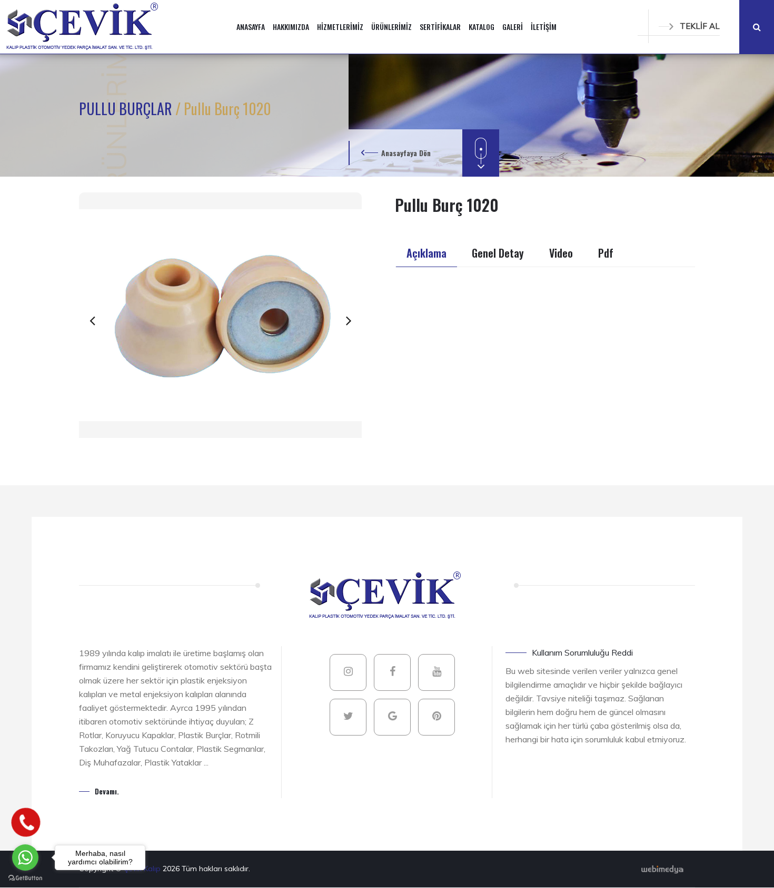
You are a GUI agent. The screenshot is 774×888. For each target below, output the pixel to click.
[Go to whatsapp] (25, 857)
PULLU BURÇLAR (127, 108)
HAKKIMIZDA (291, 26)
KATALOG (481, 26)
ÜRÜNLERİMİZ (391, 26)
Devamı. (107, 791)
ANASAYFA (250, 26)
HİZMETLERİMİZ (340, 26)
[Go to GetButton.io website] (25, 877)
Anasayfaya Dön (406, 152)
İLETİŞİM (544, 26)
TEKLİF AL (700, 26)
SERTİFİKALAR (440, 26)
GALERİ (512, 26)
